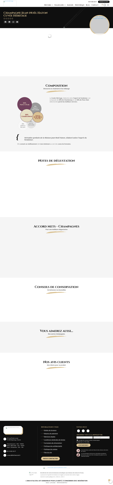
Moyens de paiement (51, 433)
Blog (88, 5)
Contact (94, 5)
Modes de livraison (50, 430)
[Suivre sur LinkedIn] (88, 430)
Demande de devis (103, 1)
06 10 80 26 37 (92, 1)
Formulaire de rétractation (53, 443)
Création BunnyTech (62, 482)
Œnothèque (79, 5)
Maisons (70, 5)
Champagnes (59, 5)
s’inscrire (76, 410)
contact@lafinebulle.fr (13, 455)
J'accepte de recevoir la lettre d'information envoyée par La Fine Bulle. (88, 441)
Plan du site (48, 452)
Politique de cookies (50, 449)
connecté (37, 410)
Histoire (47, 5)
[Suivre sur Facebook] (78, 430)
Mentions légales (49, 437)
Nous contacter (50, 459)
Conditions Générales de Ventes (54, 440)
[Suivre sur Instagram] (83, 430)
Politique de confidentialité (53, 446)
